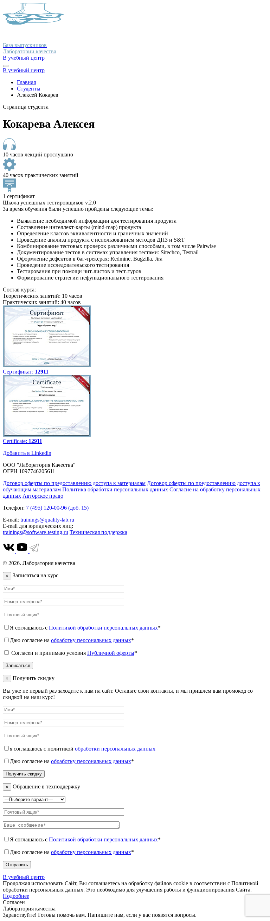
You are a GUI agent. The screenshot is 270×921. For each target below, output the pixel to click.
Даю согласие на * (72, 640)
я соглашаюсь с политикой (82, 749)
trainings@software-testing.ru (35, 532)
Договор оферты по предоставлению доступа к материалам (74, 483)
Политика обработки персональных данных (115, 489)
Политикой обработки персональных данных (103, 628)
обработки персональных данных (115, 749)
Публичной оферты (110, 653)
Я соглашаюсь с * (85, 628)
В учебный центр (24, 58)
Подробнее (16, 896)
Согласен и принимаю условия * (73, 653)
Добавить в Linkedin (27, 453)
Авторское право (42, 496)
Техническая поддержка (98, 532)
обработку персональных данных (91, 640)
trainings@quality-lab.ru (47, 520)
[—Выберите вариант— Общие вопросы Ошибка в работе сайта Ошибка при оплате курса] (34, 799)
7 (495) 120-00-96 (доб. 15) (57, 508)
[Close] (5, 66)
